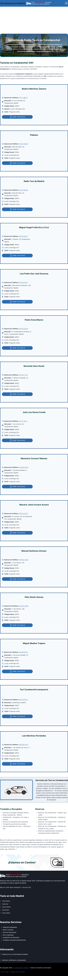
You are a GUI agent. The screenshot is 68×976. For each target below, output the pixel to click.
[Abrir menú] (66, 3)
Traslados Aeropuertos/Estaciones (14, 940)
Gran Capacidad (8, 935)
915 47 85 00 (23, 144)
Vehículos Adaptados (10, 927)
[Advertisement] (34, 19)
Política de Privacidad (17, 972)
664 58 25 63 (23, 744)
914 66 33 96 (23, 606)
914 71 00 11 (23, 421)
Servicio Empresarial (9, 932)
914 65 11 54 (23, 375)
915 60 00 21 (23, 652)
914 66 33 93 (23, 560)
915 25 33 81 (23, 513)
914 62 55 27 (23, 282)
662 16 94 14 (23, 699)
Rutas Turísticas (8, 930)
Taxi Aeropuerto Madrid (21, 968)
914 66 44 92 (23, 467)
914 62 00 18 (23, 329)
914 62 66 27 (23, 236)
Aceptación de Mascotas (11, 937)
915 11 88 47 (23, 98)
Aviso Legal (4, 972)
